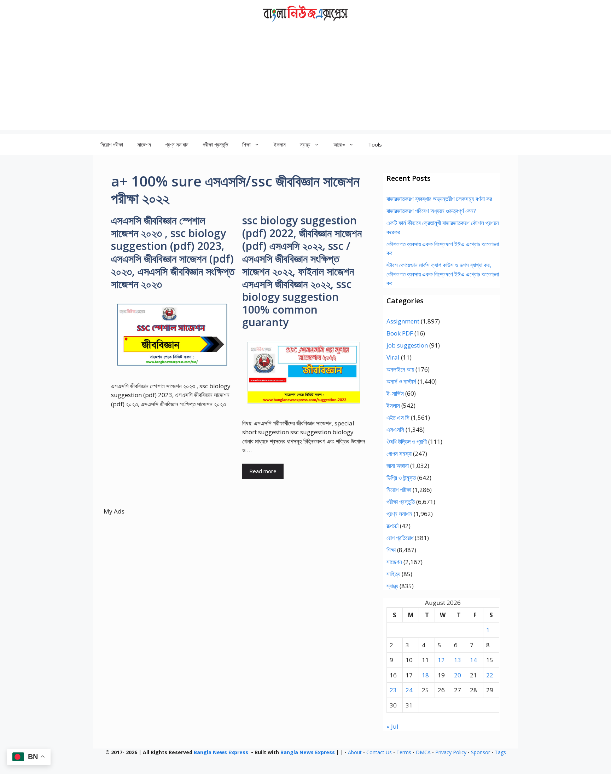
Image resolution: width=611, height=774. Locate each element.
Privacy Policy (450, 752)
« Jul (392, 726)
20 (457, 675)
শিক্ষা (391, 550)
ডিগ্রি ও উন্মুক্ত (401, 478)
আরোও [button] (339, 144)
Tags (500, 752)
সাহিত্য (393, 574)
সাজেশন (144, 144)
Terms (403, 752)
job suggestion (407, 345)
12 (441, 660)
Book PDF (399, 333)
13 (457, 660)
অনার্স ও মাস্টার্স (401, 381)
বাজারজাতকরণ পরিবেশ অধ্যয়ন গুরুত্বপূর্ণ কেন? (431, 211)
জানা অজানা (397, 465)
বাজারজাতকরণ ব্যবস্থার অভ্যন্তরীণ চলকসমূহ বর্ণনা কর (439, 199)
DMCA (423, 752)
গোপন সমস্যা (399, 453)
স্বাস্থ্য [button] (305, 144)
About (355, 752)
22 (489, 675)
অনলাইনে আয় (400, 369)
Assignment (402, 321)
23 (393, 690)
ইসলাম (280, 144)
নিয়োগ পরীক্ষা (111, 144)
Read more (263, 471)
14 (473, 660)
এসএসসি (395, 429)
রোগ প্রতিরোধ (399, 538)
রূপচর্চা (392, 526)
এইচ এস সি (397, 417)
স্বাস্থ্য (392, 586)
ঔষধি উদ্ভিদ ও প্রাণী (406, 441)
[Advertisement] (305, 80)
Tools (375, 144)
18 (425, 675)
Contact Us (379, 752)
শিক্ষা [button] (246, 144)
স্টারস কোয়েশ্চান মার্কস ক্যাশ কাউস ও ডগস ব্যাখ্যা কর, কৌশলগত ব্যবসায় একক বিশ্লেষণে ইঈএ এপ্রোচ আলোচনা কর (442, 274)
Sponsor (480, 752)
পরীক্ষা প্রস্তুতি (215, 144)
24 (409, 690)
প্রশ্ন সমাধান (176, 144)
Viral (393, 357)
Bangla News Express (221, 752)
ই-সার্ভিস (395, 393)
